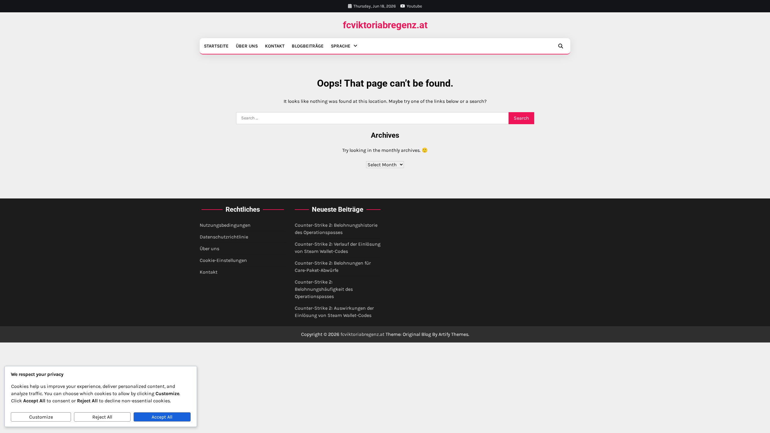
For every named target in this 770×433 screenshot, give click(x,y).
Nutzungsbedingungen (225, 225)
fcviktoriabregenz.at (385, 25)
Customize (41, 417)
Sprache (340, 46)
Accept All (162, 417)
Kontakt (275, 46)
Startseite (216, 46)
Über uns (247, 46)
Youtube (414, 6)
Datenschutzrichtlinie (224, 237)
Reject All (102, 417)
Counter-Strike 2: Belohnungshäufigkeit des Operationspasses (324, 289)
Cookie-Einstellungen (223, 260)
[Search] (560, 46)
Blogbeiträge (308, 46)
